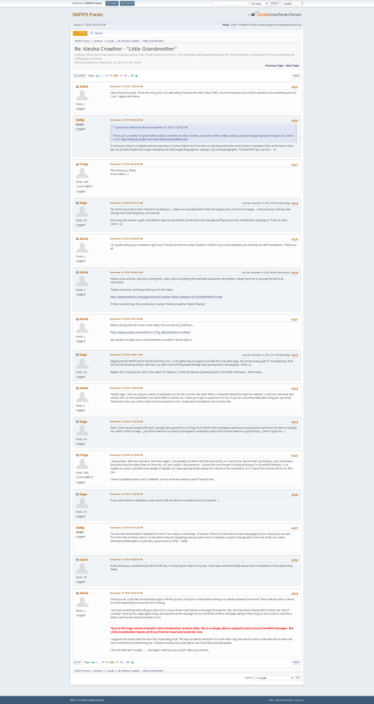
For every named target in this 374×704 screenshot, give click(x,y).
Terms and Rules (284, 700)
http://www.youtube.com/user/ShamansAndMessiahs (154, 139)
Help (271, 700)
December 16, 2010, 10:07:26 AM (126, 318)
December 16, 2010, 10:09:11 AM (126, 354)
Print (296, 75)
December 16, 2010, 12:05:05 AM (126, 86)
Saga (83, 203)
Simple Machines (96, 700)
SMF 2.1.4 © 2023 (78, 700)
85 (132, 75)
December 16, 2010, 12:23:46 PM (126, 454)
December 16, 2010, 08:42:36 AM (126, 164)
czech (83, 559)
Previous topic (274, 65)
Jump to (249, 677)
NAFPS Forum (87, 14)
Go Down (79, 75)
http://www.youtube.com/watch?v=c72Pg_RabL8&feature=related (150, 332)
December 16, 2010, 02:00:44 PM (126, 559)
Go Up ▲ (299, 700)
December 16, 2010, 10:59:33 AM (126, 387)
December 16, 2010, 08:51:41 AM (126, 202)
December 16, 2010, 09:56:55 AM (126, 272)
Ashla (83, 86)
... (103, 75)
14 (106, 75)
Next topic (292, 65)
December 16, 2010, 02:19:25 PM (126, 592)
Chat (233, 24)
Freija (83, 164)
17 (121, 75)
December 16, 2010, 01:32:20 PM (126, 527)
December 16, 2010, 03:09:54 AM (126, 119)
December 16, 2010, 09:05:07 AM (126, 238)
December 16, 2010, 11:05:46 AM (126, 421)
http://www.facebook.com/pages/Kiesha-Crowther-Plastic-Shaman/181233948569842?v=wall (166, 297)
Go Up (77, 662)
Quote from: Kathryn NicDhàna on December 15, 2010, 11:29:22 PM (152, 127)
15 (111, 75)
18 (125, 75)
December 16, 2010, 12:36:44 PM (126, 494)
